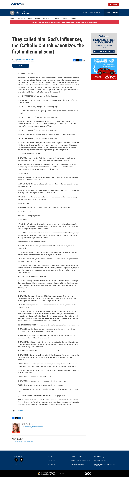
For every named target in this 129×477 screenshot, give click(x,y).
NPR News (20, 410)
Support (56, 18)
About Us (50, 457)
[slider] (20, 13)
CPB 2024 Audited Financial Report (80, 460)
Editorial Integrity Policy (77, 464)
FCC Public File (52, 464)
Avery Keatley (30, 59)
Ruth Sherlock (21, 59)
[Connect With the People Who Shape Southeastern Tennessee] (104, 44)
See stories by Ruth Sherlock (32, 427)
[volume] (17, 13)
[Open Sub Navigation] (15, 18)
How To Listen (51, 460)
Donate (114, 5)
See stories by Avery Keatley (22, 442)
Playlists (30, 18)
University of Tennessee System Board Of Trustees (104, 465)
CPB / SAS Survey (99, 457)
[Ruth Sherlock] (16, 428)
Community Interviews (100, 460)
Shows (37, 18)
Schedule (21, 18)
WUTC (18, 464)
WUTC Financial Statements (78, 457)
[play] (12, 13)
